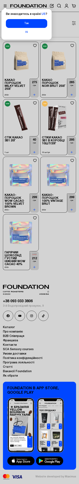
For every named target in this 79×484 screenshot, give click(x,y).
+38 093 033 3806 (18, 301)
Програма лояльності (18, 362)
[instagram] (31, 316)
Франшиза (10, 340)
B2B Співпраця (13, 336)
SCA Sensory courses (18, 349)
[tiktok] (43, 316)
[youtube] (20, 316)
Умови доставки (14, 354)
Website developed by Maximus (55, 477)
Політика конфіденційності (22, 358)
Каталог (9, 327)
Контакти (10, 345)
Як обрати (10, 376)
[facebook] (8, 316)
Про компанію (13, 332)
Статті (7, 367)
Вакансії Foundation (17, 371)
